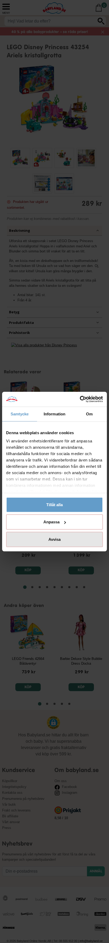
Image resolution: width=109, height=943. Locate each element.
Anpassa (51, 522)
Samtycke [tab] (20, 413)
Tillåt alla (54, 504)
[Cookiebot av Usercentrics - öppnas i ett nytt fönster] (80, 399)
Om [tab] (89, 413)
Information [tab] (54, 413)
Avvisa (54, 539)
